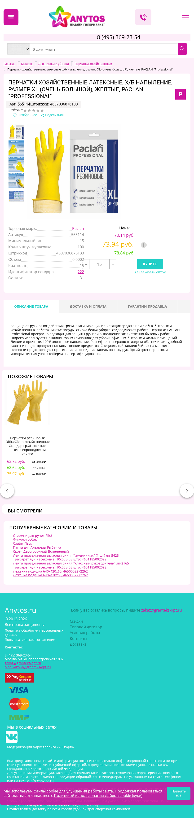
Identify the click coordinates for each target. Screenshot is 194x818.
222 (81, 271)
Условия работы (85, 632)
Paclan (78, 228)
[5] (42, 110)
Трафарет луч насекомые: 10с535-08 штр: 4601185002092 (59, 559)
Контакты (78, 638)
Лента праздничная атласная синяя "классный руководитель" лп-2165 (71, 563)
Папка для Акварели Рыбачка (37, 547)
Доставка (78, 644)
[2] (29, 110)
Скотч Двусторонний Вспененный (41, 551)
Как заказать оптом (150, 272)
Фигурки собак (25, 539)
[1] (25, 110)
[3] (33, 110)
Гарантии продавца (147, 306)
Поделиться (54, 115)
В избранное (27, 115)
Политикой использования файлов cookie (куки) (98, 795)
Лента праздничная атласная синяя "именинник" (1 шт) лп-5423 (66, 555)
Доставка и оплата (88, 306)
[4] (38, 110)
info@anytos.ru (42, 781)
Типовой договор (86, 627)
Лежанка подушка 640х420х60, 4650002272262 (50, 571)
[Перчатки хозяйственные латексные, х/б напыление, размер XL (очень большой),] (16, 132)
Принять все (179, 793)
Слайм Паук (22, 543)
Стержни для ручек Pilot (32, 535)
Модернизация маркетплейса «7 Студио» (41, 747)
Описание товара (31, 306)
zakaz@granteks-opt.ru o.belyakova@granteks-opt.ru (28, 665)
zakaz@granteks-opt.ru (161, 610)
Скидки (76, 621)
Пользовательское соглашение (30, 639)
